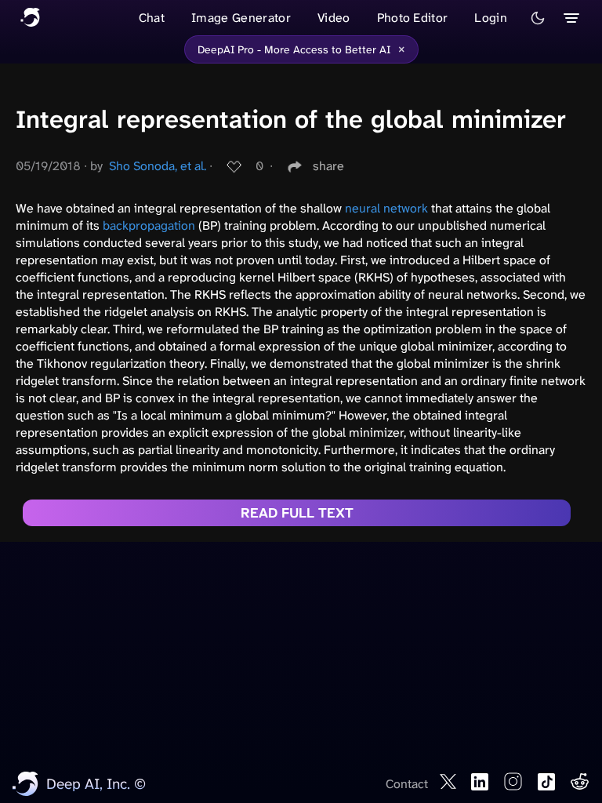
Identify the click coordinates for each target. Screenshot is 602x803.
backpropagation (149, 225)
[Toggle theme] (537, 18)
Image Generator (241, 17)
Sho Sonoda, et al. (157, 166)
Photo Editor (412, 17)
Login (490, 17)
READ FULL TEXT (297, 512)
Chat (152, 17)
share (328, 166)
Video (333, 17)
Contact (407, 784)
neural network (386, 208)
